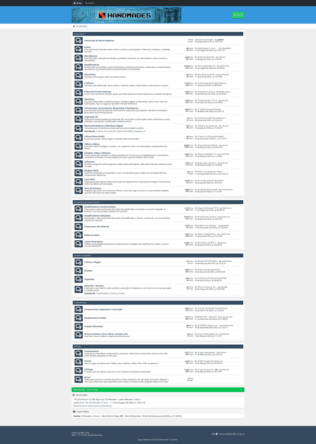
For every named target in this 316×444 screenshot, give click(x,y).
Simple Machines (95, 435)
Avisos (87, 47)
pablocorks (224, 66)
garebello (225, 225)
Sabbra (137, 399)
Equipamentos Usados (95, 318)
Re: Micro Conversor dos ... (206, 287)
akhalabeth (226, 48)
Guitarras (114, 293)
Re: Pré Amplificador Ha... (206, 66)
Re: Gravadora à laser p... (205, 91)
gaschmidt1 (224, 74)
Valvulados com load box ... (206, 225)
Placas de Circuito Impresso (97, 91)
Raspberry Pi (140, 131)
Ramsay (217, 109)
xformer (222, 57)
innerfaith (225, 154)
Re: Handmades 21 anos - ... (206, 48)
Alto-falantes (90, 56)
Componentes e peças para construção (103, 309)
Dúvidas (88, 270)
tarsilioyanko (227, 189)
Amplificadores (91, 64)
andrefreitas (227, 261)
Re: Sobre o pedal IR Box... (206, 234)
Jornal (87, 377)
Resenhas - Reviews (94, 285)
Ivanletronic (220, 118)
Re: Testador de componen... (207, 126)
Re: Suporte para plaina (205, 83)
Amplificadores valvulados (97, 215)
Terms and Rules (226, 434)
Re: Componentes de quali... (206, 189)
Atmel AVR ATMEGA (125, 131)
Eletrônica (89, 99)
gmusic (224, 242)
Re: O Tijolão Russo (203, 109)
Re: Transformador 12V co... (206, 100)
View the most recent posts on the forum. (92, 405)
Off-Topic (88, 369)
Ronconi (225, 334)
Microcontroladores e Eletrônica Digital (103, 125)
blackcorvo (222, 83)
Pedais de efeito (92, 235)
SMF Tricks (85, 433)
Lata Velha (89, 179)
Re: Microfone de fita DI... (205, 74)
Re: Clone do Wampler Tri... (206, 154)
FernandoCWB (220, 278)
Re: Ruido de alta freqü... (205, 57)
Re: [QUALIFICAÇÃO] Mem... (207, 261)
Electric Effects (216, 171)
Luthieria (89, 83)
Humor (87, 361)
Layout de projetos (93, 241)
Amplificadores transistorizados (100, 206)
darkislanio (215, 269)
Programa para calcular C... (206, 163)
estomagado (218, 136)
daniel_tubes (224, 91)
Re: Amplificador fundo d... (206, 216)
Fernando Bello (221, 308)
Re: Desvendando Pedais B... (207, 145)
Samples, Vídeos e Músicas (97, 153)
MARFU (220, 180)
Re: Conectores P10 (203, 278)
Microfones (89, 74)
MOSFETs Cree (201, 171)
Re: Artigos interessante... (205, 352)
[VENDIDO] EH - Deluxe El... (206, 317)
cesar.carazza (226, 317)
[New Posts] (78, 40)
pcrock (225, 145)
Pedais (122, 293)
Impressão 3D (91, 117)
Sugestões (89, 279)
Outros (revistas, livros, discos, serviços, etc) (106, 334)
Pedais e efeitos (92, 144)
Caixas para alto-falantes (96, 226)
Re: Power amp (201, 269)
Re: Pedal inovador (203, 361)
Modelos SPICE (91, 170)
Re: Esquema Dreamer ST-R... (207, 208)
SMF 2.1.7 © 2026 (79, 435)
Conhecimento (91, 351)
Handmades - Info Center (86, 389)
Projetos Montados (93, 326)
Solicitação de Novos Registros (99, 40)
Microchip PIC (110, 131)
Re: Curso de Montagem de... (207, 334)
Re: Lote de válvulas (203, 308)
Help (213, 434)
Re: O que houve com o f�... (207, 369)
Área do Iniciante (92, 188)
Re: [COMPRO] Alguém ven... (207, 325)
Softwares (89, 161)
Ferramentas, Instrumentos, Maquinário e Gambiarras (111, 108)
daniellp (224, 287)
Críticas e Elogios (92, 262)
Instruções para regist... (205, 39)
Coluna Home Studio (94, 136)
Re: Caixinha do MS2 (203, 118)
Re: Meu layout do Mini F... (206, 242)
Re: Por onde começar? (204, 180)
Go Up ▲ (240, 434)
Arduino (99, 131)
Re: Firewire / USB (202, 136)
